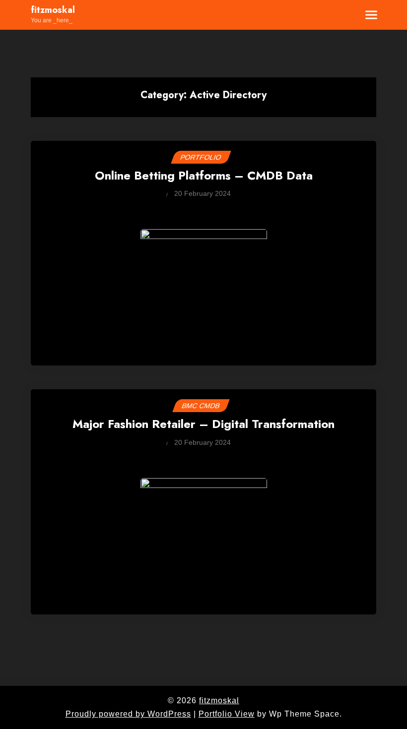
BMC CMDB (201, 406)
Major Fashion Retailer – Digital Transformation (203, 424)
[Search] (341, 14)
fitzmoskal (53, 10)
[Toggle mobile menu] (365, 14)
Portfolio (201, 157)
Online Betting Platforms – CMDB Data (204, 176)
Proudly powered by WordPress (128, 714)
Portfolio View (227, 714)
